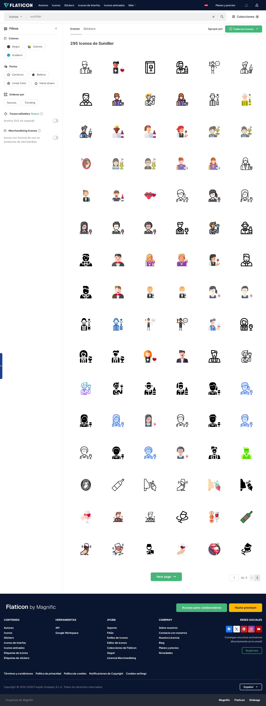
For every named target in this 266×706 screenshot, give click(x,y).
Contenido (11, 619)
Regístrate (252, 650)
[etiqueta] (85, 484)
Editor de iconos (117, 642)
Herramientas (65, 619)
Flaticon (239, 700)
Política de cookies (75, 673)
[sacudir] (246, 549)
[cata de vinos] (150, 484)
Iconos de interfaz (89, 5)
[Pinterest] (244, 629)
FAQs (110, 632)
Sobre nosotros (168, 627)
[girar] (85, 517)
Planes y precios (225, 5)
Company (165, 619)
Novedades (166, 652)
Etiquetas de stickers (16, 657)
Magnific (224, 700)
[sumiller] (85, 67)
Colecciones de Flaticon (122, 647)
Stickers (69, 5)
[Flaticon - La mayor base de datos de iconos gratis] (18, 5)
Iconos (56, 5)
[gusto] (214, 549)
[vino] (150, 67)
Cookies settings (136, 673)
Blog (161, 642)
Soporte (112, 627)
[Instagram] (251, 629)
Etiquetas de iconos (16, 652)
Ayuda (111, 619)
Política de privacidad (48, 673)
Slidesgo (254, 700)
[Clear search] (213, 16)
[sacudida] (182, 484)
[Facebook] (229, 629)
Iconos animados (114, 5)
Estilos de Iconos (117, 637)
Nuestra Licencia (169, 637)
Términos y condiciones (18, 673)
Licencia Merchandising (121, 657)
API (57, 627)
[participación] (150, 549)
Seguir (111, 652)
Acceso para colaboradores (201, 607)
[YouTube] (258, 629)
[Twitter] (236, 629)
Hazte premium (245, 607)
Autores (43, 5)
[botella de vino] (118, 484)
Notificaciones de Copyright (106, 673)
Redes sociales (251, 619)
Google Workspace (66, 632)
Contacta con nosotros (173, 632)
